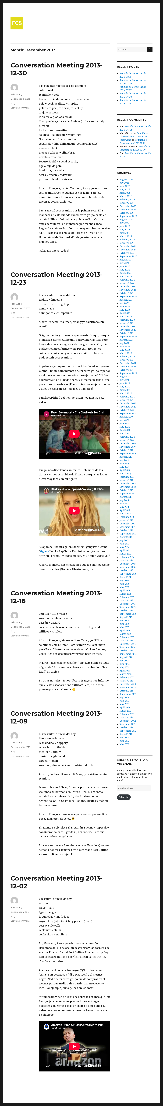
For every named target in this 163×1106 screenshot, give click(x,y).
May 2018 (124, 507)
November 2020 (128, 406)
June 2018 (125, 503)
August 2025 (126, 219)
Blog (13, 103)
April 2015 (125, 630)
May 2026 (125, 189)
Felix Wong (16, 94)
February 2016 (127, 597)
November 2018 (128, 487)
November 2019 (127, 447)
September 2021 (128, 373)
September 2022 (128, 336)
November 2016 (127, 567)
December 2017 (127, 523)
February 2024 (127, 279)
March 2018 (125, 513)
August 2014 (126, 657)
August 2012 (126, 734)
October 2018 (126, 490)
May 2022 (125, 350)
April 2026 (125, 193)
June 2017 (124, 543)
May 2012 (124, 744)
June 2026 (125, 186)
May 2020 (125, 426)
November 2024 (128, 249)
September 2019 (128, 453)
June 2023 (125, 306)
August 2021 (126, 376)
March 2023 (126, 316)
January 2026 (127, 203)
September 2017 (128, 533)
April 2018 (125, 510)
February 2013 (127, 714)
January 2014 (126, 680)
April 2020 (125, 430)
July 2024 (124, 263)
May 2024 (125, 269)
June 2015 (124, 624)
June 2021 (125, 383)
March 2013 (125, 710)
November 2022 (128, 330)
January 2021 (126, 400)
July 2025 (124, 223)
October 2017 (126, 530)
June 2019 (124, 463)
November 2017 (127, 527)
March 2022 (126, 353)
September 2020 (128, 413)
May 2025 (125, 229)
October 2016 (126, 570)
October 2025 (126, 213)
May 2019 (124, 467)
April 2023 (125, 313)
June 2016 (124, 584)
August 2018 (126, 497)
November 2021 (128, 366)
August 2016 (126, 577)
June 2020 (125, 423)
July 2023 (124, 303)
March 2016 (125, 594)
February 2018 (127, 517)
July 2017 (124, 540)
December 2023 (128, 286)
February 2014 (127, 677)
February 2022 (127, 356)
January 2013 (126, 717)
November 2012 (128, 724)
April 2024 (125, 273)
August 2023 (126, 299)
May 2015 (124, 627)
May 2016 (124, 587)
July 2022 (124, 343)
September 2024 (128, 256)
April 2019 (125, 470)
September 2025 (128, 216)
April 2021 (125, 390)
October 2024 (127, 253)
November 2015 (127, 607)
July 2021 (124, 380)
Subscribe (124, 797)
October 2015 (126, 610)
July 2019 (124, 460)
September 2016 (128, 573)
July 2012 (124, 737)
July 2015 (124, 620)
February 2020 (127, 436)
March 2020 (126, 433)
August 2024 (126, 259)
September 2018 (128, 493)
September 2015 (128, 614)
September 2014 (128, 654)
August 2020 (126, 416)
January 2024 (127, 283)
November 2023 (128, 289)
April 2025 (125, 233)
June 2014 (125, 664)
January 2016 (126, 600)
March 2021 (126, 393)
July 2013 (124, 697)
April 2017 (125, 550)
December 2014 (128, 644)
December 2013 (128, 684)
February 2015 (127, 637)
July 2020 (124, 420)
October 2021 (126, 370)
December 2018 (128, 483)
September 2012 (128, 731)
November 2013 (128, 687)
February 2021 (127, 396)
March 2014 (125, 674)
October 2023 (127, 293)
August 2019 (126, 457)
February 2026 (127, 199)
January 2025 (126, 243)
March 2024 (126, 276)
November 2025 (128, 209)
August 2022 (126, 340)
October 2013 (126, 690)
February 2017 (127, 557)
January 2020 (127, 440)
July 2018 (124, 500)
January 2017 (126, 560)
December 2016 (128, 563)
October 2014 (126, 650)
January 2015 (126, 640)
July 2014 (124, 660)
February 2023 (127, 320)
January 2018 (126, 520)
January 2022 (127, 360)
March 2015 (125, 634)
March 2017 (125, 553)
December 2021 (128, 363)
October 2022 (127, 333)
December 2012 (128, 721)
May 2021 (125, 386)
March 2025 (126, 236)
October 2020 (127, 410)
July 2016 (124, 580)
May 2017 (124, 547)
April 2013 (125, 707)
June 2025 (125, 226)
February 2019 (127, 477)
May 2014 (124, 667)
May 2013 (124, 704)
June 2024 (125, 266)
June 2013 (125, 700)
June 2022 (125, 346)
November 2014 (128, 647)
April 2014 (125, 670)
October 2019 (126, 450)
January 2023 (127, 323)
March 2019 (125, 473)
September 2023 (128, 296)
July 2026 (124, 183)
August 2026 (126, 179)
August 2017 (126, 537)
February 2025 (127, 239)
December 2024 (128, 246)
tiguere (44, 551)
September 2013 (128, 694)
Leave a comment (20, 107)
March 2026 (126, 196)
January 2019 (126, 480)
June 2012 (125, 741)
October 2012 (126, 727)
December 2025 (128, 206)
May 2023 (125, 310)
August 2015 (126, 617)
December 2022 (128, 326)
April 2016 (125, 590)
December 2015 (128, 604)
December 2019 (128, 443)
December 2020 (128, 403)
